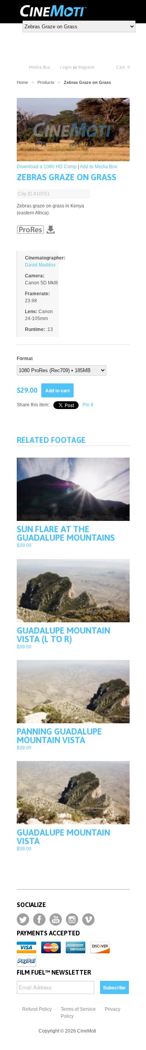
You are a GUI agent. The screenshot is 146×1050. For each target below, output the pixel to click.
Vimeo (88, 919)
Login (66, 67)
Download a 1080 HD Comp (47, 166)
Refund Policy (37, 1009)
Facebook (39, 919)
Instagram (72, 919)
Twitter (23, 919)
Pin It (88, 404)
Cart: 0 (123, 67)
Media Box (39, 67)
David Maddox (40, 265)
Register (86, 67)
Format (25, 358)
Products (46, 82)
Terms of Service (78, 1009)
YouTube (55, 919)
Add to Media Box (98, 166)
